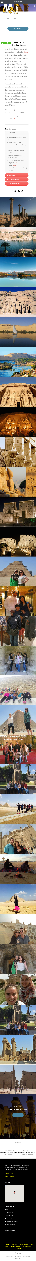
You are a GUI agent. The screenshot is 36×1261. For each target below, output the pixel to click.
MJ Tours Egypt (18, 1)
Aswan (26, 52)
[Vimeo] (21, 1253)
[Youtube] (19, 1253)
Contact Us (19, 1248)
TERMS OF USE (9, 1173)
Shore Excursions (15, 1246)
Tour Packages (24, 1244)
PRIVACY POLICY (9, 1176)
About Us (14, 1244)
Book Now (18, 28)
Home (7, 1244)
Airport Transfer (27, 1246)
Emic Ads (18, 1258)
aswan (14, 113)
